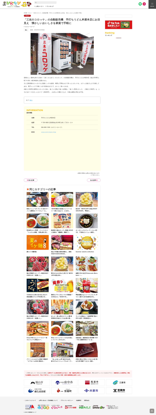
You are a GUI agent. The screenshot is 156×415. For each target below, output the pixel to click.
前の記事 (31, 180)
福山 (31, 100)
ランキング (50, 6)
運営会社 (86, 400)
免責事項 (78, 400)
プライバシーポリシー (67, 400)
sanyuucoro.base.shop (48, 132)
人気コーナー (40, 6)
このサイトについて (30, 400)
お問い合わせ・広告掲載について (48, 400)
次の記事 (93, 180)
